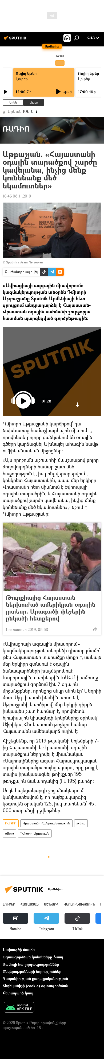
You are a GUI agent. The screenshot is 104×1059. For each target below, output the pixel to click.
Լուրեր (22, 78)
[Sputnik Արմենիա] (16, 39)
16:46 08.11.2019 (17, 196)
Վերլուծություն (79, 904)
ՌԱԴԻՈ (10, 823)
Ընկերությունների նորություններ (32, 971)
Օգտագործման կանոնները (27, 956)
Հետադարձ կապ (18, 992)
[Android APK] (19, 1008)
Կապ (58, 956)
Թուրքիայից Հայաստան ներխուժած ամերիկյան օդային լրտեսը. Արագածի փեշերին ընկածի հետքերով (50, 608)
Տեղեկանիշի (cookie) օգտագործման (35, 985)
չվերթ (9, 833)
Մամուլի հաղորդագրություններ (31, 964)
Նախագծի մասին (19, 949)
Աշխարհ (51, 904)
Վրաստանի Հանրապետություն (46, 823)
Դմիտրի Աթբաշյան (34, 833)
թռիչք (81, 823)
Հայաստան (30, 904)
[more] (95, 629)
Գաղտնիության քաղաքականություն (35, 978)
